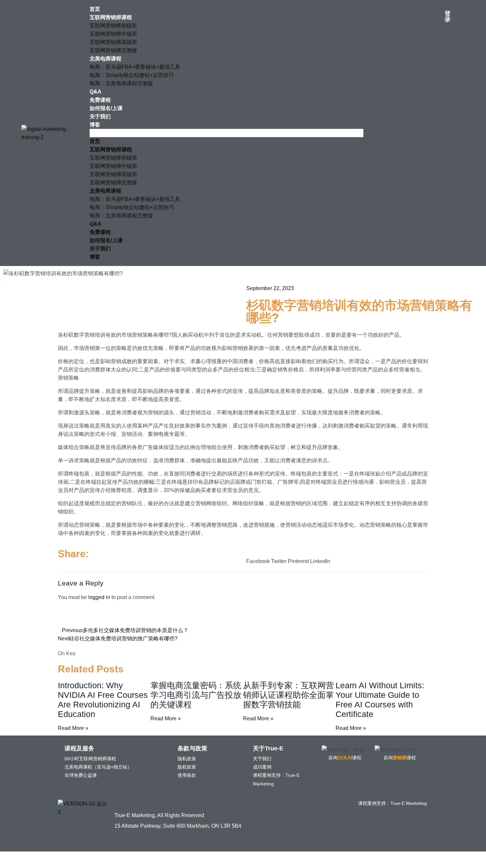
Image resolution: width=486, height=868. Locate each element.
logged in (99, 597)
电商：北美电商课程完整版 (121, 83)
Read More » (73, 728)
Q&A (95, 91)
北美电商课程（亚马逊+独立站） (98, 767)
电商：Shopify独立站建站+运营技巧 (132, 75)
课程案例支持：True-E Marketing (276, 779)
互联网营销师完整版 (113, 50)
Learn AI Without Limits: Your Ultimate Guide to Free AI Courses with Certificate (380, 700)
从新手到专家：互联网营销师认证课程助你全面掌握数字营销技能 (288, 695)
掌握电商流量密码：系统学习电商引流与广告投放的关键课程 (195, 695)
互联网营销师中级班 (113, 34)
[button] (227, 133)
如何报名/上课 (106, 108)
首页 (95, 9)
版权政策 (187, 767)
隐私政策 (187, 758)
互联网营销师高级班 (113, 42)
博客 (95, 125)
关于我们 (100, 116)
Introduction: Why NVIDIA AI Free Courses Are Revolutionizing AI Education (103, 700)
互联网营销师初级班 (113, 25)
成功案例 (262, 767)
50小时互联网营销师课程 (90, 758)
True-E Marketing (408, 803)
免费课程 (100, 100)
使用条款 (187, 775)
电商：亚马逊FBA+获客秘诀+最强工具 (135, 67)
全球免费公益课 (80, 775)
